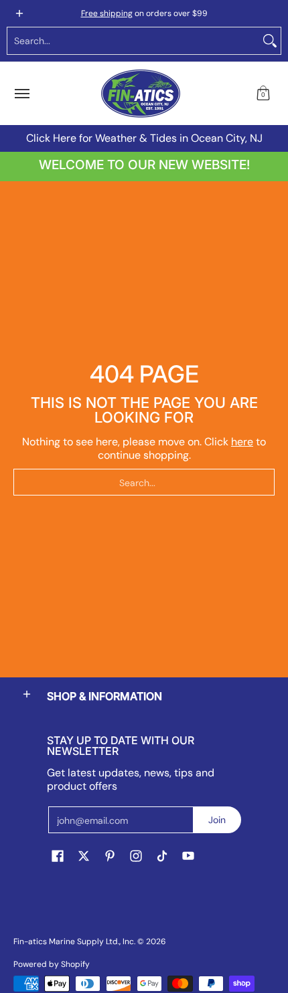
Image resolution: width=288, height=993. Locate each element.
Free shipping (107, 13)
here (242, 442)
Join (217, 820)
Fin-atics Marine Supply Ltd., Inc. (74, 941)
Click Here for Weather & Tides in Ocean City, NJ (144, 138)
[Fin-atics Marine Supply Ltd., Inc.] (140, 93)
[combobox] (133, 40)
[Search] (270, 40)
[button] (263, 93)
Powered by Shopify (51, 964)
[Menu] (21, 93)
